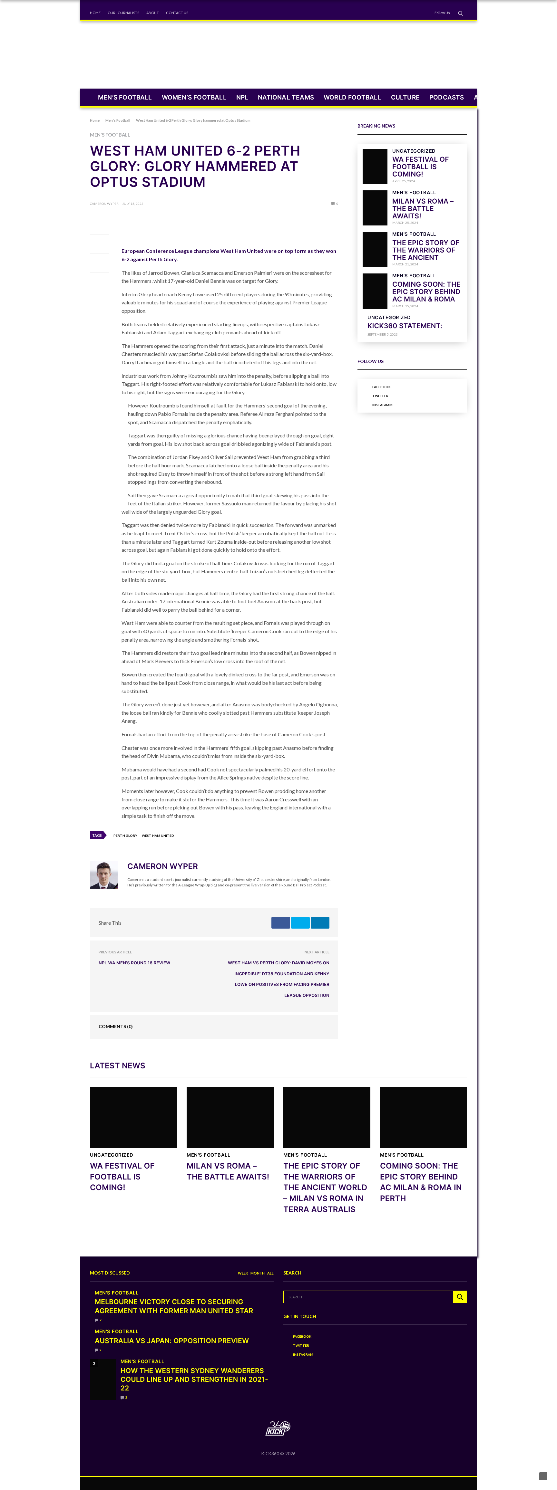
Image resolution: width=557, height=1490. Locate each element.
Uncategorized (414, 151)
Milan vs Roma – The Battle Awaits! (423, 208)
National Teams (286, 97)
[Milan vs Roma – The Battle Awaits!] (375, 207)
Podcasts (446, 97)
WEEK (243, 1273)
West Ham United (158, 835)
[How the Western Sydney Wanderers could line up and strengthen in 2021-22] (103, 1379)
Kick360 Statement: (404, 326)
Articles (489, 97)
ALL (270, 1273)
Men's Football (110, 135)
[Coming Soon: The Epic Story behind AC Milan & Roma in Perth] (375, 291)
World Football (352, 97)
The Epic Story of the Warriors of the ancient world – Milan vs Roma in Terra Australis (325, 1187)
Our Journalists (123, 13)
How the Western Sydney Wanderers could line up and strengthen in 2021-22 (194, 1380)
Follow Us (442, 13)
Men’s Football (125, 97)
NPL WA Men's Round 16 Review (134, 963)
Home (95, 13)
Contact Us (177, 13)
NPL (242, 97)
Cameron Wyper (104, 203)
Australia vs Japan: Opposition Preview (172, 1341)
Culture (405, 97)
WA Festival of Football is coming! (420, 167)
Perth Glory (125, 835)
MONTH (257, 1273)
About (152, 13)
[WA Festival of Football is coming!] (375, 166)
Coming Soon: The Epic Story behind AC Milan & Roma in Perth (426, 296)
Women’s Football (194, 97)
